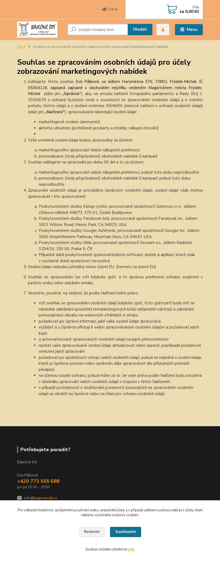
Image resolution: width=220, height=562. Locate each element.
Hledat (140, 29)
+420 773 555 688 (38, 481)
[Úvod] (40, 29)
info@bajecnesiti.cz (40, 498)
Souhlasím (125, 531)
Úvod (21, 47)
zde (131, 549)
